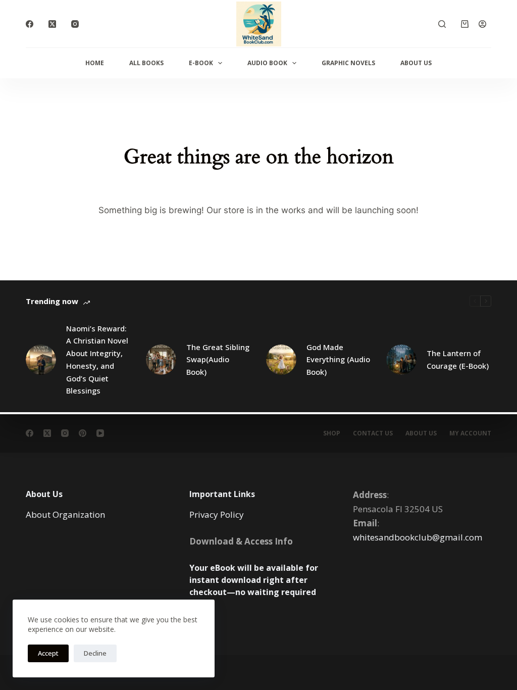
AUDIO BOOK (267, 63)
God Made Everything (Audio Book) (338, 359)
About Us (416, 63)
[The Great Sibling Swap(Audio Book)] (161, 359)
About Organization (65, 514)
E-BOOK (201, 63)
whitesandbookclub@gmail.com (417, 537)
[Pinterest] (82, 433)
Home (94, 63)
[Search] (442, 24)
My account (470, 433)
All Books (146, 63)
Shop (331, 433)
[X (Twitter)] (52, 24)
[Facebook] (29, 24)
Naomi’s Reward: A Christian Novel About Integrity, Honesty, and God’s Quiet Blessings (97, 359)
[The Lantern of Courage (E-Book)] (401, 359)
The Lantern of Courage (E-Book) (458, 359)
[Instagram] (75, 24)
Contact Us (373, 433)
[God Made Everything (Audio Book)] (281, 359)
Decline (95, 653)
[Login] (482, 24)
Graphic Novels (348, 63)
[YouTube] (100, 433)
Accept (48, 653)
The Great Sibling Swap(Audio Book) (217, 359)
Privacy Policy (216, 514)
